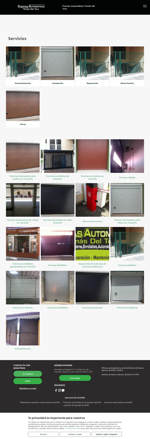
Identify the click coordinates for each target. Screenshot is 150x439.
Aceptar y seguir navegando (106, 434)
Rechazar (43, 434)
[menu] (145, 6)
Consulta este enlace (73, 428)
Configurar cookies (75, 434)
